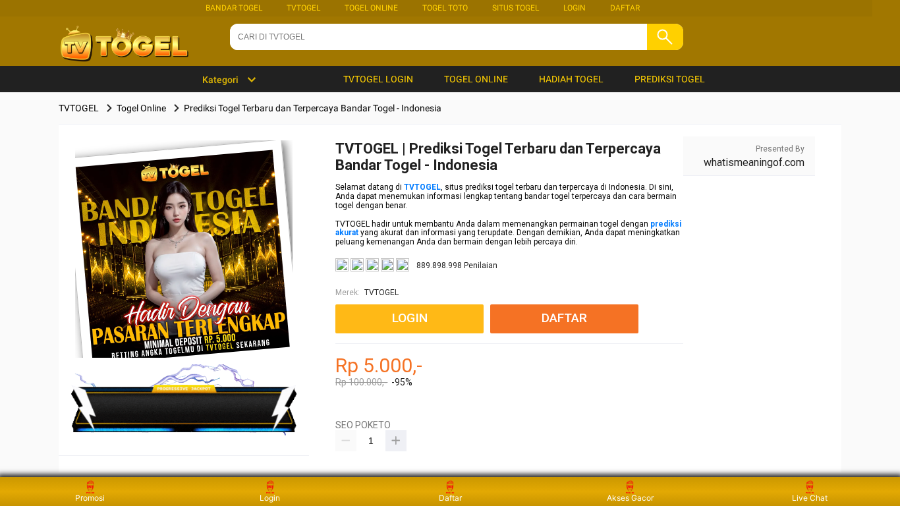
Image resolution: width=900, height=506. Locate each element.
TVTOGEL (303, 8)
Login (270, 498)
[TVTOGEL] (184, 270)
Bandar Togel (234, 8)
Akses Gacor (630, 498)
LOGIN (574, 8)
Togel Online (371, 8)
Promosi (90, 498)
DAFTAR (625, 8)
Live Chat (810, 498)
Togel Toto (445, 8)
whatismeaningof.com (754, 162)
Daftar (450, 498)
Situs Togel (515, 8)
